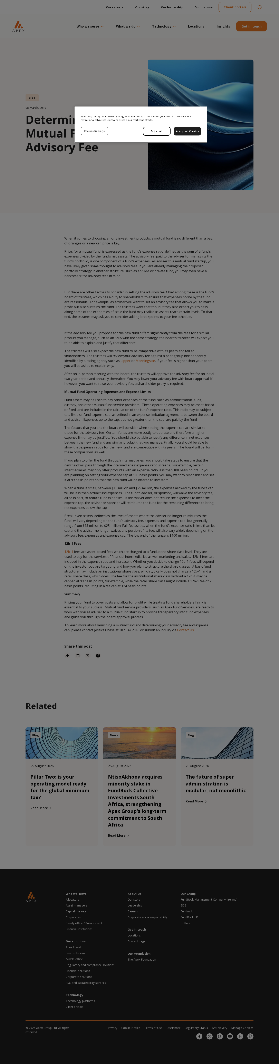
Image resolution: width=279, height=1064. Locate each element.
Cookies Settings (94, 130)
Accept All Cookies (187, 131)
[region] (141, 125)
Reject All (157, 131)
